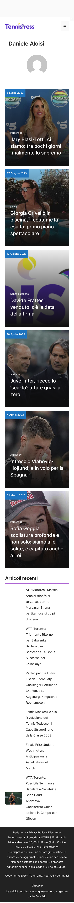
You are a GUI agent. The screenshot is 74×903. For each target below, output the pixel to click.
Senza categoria (19, 293)
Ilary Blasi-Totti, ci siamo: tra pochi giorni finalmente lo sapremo (35, 146)
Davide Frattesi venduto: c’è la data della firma (32, 307)
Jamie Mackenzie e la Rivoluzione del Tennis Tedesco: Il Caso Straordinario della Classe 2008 (41, 723)
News (13, 206)
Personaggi (16, 132)
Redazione (19, 832)
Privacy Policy (37, 832)
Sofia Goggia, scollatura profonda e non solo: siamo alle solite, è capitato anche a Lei (36, 541)
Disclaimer (54, 832)
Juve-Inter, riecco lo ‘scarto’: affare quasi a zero (35, 387)
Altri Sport (16, 374)
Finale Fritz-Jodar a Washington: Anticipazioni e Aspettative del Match (40, 756)
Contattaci (62, 875)
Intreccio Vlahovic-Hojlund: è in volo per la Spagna (37, 468)
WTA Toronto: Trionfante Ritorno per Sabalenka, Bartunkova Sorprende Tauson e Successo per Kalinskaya (40, 646)
